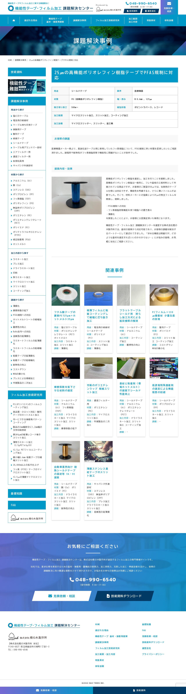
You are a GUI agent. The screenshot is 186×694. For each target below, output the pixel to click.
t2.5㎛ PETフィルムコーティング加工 (27, 451)
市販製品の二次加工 (23, 383)
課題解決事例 (79, 20)
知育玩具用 (18, 161)
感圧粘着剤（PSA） (22, 240)
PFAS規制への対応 (22, 315)
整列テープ (18, 134)
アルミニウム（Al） (23, 181)
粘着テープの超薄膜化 (24, 356)
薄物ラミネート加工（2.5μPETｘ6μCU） (23, 443)
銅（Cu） (17, 185)
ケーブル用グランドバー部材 (27, 148)
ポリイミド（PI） (22, 227)
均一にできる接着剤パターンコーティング (27, 421)
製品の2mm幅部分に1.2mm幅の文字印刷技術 (27, 428)
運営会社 (146, 648)
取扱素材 (151, 20)
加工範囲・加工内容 (105, 654)
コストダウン (19, 369)
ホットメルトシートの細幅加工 (27, 321)
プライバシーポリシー (153, 654)
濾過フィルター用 (22, 157)
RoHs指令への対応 (22, 332)
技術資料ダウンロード (126, 596)
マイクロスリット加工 (24, 282)
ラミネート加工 (20, 259)
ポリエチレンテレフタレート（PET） (27, 221)
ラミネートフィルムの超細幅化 (27, 349)
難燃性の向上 (19, 327)
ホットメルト (19, 244)
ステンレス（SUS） (22, 190)
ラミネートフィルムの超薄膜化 (27, 342)
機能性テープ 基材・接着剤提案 (55, 20)
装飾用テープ (19, 129)
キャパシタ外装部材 (23, 166)
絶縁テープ (18, 138)
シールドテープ (20, 143)
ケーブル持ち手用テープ (25, 125)
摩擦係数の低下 (20, 310)
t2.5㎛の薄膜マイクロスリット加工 (27, 478)
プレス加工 (18, 264)
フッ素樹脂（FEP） (22, 199)
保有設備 (169, 20)
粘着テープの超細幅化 (24, 360)
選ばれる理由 (30, 20)
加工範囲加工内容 (133, 20)
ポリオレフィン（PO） (24, 203)
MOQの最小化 (19, 374)
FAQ (13, 505)
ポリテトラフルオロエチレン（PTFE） (27, 233)
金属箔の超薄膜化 (22, 336)
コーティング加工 (22, 291)
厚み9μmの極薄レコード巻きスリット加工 (27, 436)
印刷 (15, 273)
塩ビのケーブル (20, 116)
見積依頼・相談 (64, 596)
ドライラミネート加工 (24, 268)
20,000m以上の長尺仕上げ (26, 465)
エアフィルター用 (22, 152)
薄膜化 (16, 306)
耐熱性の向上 (19, 365)
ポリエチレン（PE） (23, 215)
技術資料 (133, 11)
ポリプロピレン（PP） (24, 194)
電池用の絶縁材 (20, 120)
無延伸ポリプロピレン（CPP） (24, 209)
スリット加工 (19, 286)
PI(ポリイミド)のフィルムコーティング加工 (27, 405)
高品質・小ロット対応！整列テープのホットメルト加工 (27, 413)
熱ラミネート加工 (22, 277)
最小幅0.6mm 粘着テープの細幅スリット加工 (27, 458)
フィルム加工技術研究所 (108, 20)
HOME (97, 624)
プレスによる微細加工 (24, 378)
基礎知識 (16, 493)
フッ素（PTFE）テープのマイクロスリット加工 (27, 470)
